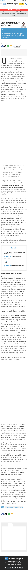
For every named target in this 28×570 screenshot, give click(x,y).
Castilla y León (19, 7)
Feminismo (7, 507)
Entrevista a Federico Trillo (11, 0)
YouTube (13, 568)
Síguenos (18, 46)
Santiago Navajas (6, 19)
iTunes (22, 568)
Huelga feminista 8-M (18, 507)
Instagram (10, 568)
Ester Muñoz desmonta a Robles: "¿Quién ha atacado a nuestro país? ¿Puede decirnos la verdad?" (14, 13)
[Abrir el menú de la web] (1, 3)
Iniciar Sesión (26, 4)
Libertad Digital (14, 558)
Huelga (11, 507)
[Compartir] (2, 46)
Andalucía (3, 7)
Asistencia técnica (11, 564)
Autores (19, 564)
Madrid (7, 7)
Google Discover (15, 568)
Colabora (21, 3)
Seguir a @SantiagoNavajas (10, 19)
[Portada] (11, 4)
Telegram (20, 568)
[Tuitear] (5, 46)
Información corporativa (14, 561)
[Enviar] (8, 46)
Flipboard (17, 568)
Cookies (20, 563)
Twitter (8, 568)
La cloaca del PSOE (20, 0)
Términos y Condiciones (11, 563)
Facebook (5, 568)
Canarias (12, 7)
